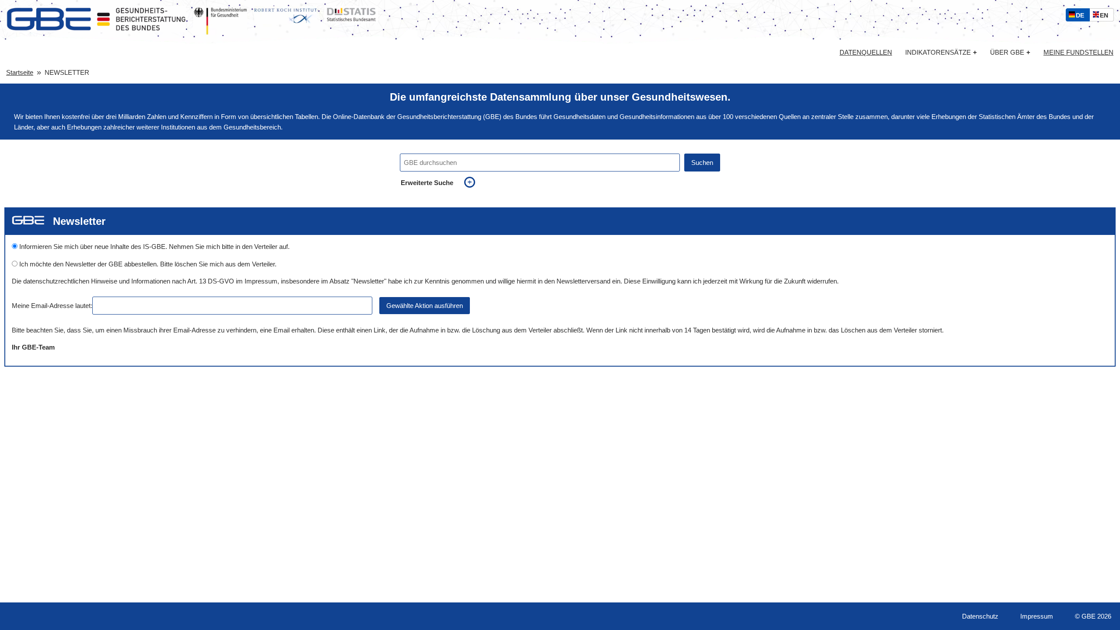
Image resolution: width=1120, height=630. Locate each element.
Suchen (702, 162)
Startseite (19, 72)
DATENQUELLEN (866, 52)
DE (1082, 16)
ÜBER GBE (1010, 52)
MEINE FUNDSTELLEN (1078, 52)
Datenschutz (980, 616)
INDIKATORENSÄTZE (941, 52)
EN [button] (1106, 16)
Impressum (1036, 616)
